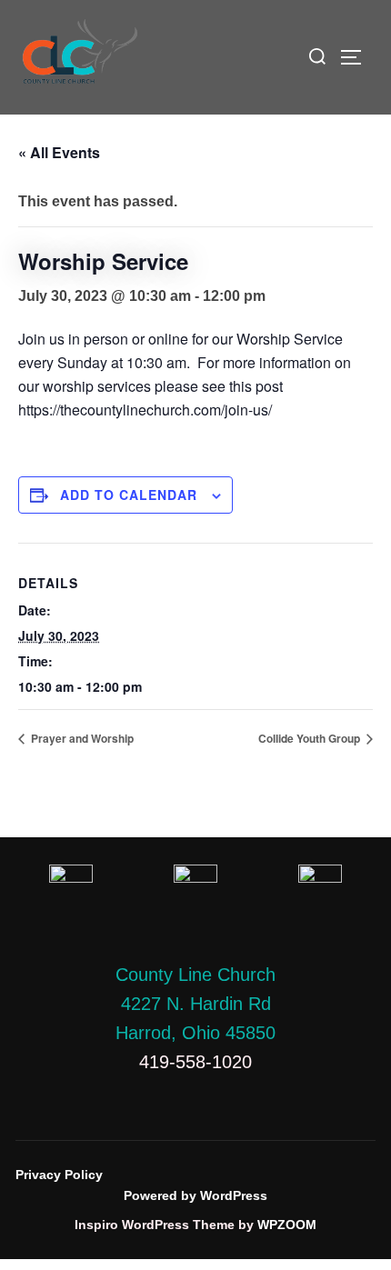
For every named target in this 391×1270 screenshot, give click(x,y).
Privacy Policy (59, 1174)
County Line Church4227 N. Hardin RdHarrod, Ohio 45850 (195, 1004)
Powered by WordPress (195, 1195)
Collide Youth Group (310, 738)
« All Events (59, 152)
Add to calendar (128, 494)
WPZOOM (286, 1224)
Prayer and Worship (81, 738)
